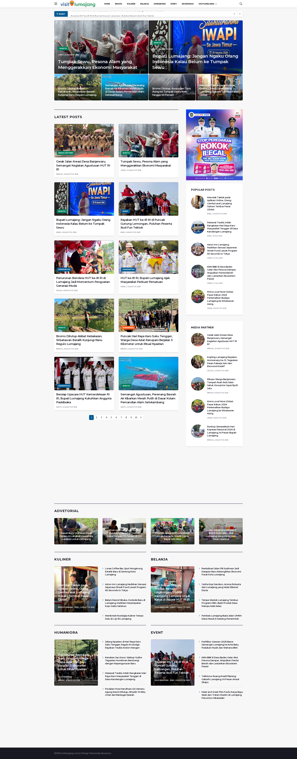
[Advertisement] (148, 474)
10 (136, 417)
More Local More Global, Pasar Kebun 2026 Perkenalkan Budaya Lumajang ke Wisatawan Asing (220, 297)
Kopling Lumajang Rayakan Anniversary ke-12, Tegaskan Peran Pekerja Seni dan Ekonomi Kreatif (222, 362)
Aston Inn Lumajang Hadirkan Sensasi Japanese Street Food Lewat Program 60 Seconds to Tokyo (222, 249)
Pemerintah (64, 269)
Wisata (118, 3)
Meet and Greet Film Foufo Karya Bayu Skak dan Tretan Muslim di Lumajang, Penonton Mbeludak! (222, 695)
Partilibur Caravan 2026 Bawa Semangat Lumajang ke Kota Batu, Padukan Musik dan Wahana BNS (117, 14)
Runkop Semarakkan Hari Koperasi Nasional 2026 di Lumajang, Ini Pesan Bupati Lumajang (221, 431)
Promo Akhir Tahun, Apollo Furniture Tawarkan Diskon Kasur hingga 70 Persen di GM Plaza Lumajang (124, 535)
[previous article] (240, 14)
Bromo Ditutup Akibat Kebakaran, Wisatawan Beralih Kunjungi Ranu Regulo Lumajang (77, 92)
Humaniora (160, 3)
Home (107, 3)
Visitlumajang (206, 3)
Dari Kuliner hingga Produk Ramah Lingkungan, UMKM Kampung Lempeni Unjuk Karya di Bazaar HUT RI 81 (172, 592)
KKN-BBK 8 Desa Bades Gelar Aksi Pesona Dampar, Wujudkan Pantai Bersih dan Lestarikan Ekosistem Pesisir (221, 272)
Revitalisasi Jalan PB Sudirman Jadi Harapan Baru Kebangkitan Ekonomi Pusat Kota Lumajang (221, 571)
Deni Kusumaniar (65, 607)
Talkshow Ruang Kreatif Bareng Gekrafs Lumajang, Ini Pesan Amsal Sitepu (220, 679)
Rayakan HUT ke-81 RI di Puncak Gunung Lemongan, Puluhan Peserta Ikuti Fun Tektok (146, 223)
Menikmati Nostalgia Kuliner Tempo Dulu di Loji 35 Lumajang (124, 617)
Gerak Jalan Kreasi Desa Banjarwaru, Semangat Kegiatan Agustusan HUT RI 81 (83, 165)
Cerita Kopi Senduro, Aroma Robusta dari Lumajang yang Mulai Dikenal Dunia (221, 587)
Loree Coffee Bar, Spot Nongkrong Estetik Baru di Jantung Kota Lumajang (123, 571)
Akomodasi (188, 3)
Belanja (144, 3)
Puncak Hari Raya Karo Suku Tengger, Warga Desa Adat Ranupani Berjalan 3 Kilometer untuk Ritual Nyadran (147, 340)
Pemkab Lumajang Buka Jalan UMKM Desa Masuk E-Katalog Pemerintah (222, 617)
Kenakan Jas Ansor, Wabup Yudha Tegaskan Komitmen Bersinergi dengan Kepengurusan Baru (123, 660)
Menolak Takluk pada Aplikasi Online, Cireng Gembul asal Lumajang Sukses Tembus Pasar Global (219, 90)
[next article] (234, 14)
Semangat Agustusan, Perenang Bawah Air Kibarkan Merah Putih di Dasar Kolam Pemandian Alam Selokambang (124, 90)
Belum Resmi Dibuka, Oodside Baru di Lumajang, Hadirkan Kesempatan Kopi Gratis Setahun (125, 603)
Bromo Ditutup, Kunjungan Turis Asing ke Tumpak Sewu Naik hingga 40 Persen (171, 92)
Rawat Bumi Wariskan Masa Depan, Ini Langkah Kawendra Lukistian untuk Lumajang (76, 536)
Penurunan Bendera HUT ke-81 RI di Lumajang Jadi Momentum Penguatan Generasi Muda (83, 282)
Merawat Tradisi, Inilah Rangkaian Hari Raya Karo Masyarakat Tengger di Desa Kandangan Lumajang (222, 227)
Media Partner (65, 153)
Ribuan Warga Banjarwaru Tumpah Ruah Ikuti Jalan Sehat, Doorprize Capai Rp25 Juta (222, 384)
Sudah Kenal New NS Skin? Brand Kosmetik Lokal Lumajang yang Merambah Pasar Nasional (221, 535)
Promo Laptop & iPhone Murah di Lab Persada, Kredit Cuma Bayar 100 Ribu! (172, 536)
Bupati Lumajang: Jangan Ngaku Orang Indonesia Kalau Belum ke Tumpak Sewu (195, 61)
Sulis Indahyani (161, 607)
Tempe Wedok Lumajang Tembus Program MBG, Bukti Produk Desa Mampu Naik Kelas (220, 603)
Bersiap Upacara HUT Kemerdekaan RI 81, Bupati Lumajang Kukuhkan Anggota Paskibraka (83, 398)
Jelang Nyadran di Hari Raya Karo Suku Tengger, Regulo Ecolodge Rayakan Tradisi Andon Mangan (123, 644)
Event (174, 3)
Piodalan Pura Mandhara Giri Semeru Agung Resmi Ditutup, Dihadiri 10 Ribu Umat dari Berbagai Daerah (125, 692)
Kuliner (131, 3)
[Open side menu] (55, 3)
